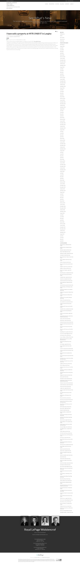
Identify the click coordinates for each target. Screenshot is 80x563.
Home (46, 4)
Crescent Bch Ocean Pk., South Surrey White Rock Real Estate (66, 316)
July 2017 (61, 235)
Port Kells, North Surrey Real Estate (66, 433)
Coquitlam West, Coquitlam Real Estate (66, 308)
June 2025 (62, 70)
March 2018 (62, 221)
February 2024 (62, 98)
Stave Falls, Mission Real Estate (65, 478)
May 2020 (61, 176)
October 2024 (62, 84)
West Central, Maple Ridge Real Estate (66, 500)
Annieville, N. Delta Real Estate (65, 255)
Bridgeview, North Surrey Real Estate (66, 266)
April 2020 (62, 178)
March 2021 (62, 159)
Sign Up (11, 0)
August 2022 (62, 129)
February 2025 (62, 77)
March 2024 (62, 96)
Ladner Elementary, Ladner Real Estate (66, 384)
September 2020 (63, 169)
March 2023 (62, 117)
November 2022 (62, 124)
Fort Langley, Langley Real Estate (65, 344)
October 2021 (62, 147)
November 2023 (62, 103)
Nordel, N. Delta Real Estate (64, 410)
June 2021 (62, 154)
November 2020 (62, 166)
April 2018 (62, 220)
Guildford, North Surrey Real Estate (66, 363)
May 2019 (61, 197)
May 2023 (61, 114)
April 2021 (62, 157)
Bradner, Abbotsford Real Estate (65, 262)
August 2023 (62, 108)
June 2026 (62, 49)
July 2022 (61, 131)
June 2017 (62, 237)
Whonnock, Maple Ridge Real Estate (66, 510)
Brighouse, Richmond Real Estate (65, 268)
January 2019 (62, 204)
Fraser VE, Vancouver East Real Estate (66, 348)
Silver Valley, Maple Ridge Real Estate (66, 466)
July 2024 (61, 89)
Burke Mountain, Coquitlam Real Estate (66, 272)
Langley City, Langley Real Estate (15, 36)
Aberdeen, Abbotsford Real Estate (65, 249)
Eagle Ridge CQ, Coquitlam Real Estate (66, 331)
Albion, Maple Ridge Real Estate (65, 251)
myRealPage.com (40, 555)
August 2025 (62, 67)
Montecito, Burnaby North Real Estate (66, 399)
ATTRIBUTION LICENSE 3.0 (46, 557)
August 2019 (62, 192)
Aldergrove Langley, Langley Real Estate (66, 253)
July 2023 (61, 110)
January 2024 (62, 100)
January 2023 (62, 121)
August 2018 (62, 213)
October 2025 (62, 63)
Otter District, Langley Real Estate (65, 419)
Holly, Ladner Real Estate (64, 376)
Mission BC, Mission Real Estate (65, 397)
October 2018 (62, 209)
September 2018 (63, 211)
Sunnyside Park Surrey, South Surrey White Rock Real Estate (66, 485)
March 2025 (62, 75)
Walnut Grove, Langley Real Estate (65, 498)
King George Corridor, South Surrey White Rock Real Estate (66, 381)
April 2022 (62, 136)
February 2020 (62, 181)
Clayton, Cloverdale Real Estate (65, 300)
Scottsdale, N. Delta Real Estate (65, 464)
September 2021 (63, 148)
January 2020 (62, 183)
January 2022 (62, 141)
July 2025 (61, 68)
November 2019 (62, 187)
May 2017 (61, 239)
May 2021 (61, 155)
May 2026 (61, 51)
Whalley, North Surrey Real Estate (65, 506)
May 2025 (61, 72)
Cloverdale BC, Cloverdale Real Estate (66, 301)
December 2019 (62, 185)
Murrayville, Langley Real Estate (65, 408)
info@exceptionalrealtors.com (42, 534)
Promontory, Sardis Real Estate (65, 437)
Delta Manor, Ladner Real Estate (65, 320)
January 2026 (62, 58)
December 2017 (62, 227)
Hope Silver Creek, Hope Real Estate (66, 378)
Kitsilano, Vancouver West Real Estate (66, 382)
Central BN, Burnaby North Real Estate (66, 285)
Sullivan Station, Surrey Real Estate (66, 480)
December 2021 (62, 143)
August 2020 (62, 171)
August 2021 (62, 150)
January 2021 (62, 162)
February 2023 (62, 119)
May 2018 (61, 218)
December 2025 (62, 60)
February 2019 (62, 202)
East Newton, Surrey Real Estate (65, 335)
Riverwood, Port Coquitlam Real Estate (66, 444)
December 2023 (62, 101)
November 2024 (62, 82)
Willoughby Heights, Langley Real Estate (66, 512)
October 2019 (62, 188)
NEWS (61, 35)
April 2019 (62, 199)
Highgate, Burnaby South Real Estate (66, 375)
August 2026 (62, 46)
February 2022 (62, 140)
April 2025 (62, 74)
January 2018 (62, 225)
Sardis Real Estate (63, 456)
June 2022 (62, 133)
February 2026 (62, 56)
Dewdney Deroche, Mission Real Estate (66, 322)
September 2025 (63, 65)
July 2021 (61, 152)
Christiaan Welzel (36, 557)
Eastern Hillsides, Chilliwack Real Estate (66, 337)
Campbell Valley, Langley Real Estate (66, 277)
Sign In (8, 0)
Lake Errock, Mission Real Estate (65, 386)
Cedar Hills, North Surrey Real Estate (66, 280)
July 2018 (61, 214)
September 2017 (63, 232)
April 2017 (62, 241)
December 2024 (62, 81)
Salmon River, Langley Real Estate (65, 450)
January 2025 (62, 79)
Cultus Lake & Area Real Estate (65, 318)
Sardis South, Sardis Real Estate (65, 458)
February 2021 (62, 161)
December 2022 (62, 122)
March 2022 (62, 138)
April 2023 (62, 115)
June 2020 (62, 174)
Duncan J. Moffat (12, 2)
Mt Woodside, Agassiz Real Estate (65, 406)
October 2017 (62, 230)
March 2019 (62, 201)
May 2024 (61, 93)
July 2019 (61, 194)
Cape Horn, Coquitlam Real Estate (65, 278)
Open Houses (62, 39)
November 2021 (62, 145)
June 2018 (62, 216)
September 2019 (63, 190)
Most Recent (62, 44)
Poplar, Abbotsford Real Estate (65, 431)
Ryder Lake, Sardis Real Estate (65, 448)
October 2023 (62, 105)
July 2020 (61, 173)
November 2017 (62, 228)
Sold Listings (62, 40)
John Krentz (10, 5)
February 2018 (62, 223)
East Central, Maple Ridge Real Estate (66, 333)
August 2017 (62, 234)
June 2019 (62, 195)
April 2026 (62, 53)
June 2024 (62, 91)
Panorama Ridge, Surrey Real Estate (66, 426)
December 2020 (62, 164)
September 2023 (63, 107)
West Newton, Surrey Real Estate (65, 501)
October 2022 (62, 126)
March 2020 (62, 180)
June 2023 (62, 112)
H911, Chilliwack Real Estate (64, 365)
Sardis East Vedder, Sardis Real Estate (66, 455)
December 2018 (62, 206)
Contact (67, 4)
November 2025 (62, 61)
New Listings (62, 37)
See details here (37, 41)
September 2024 (63, 86)
